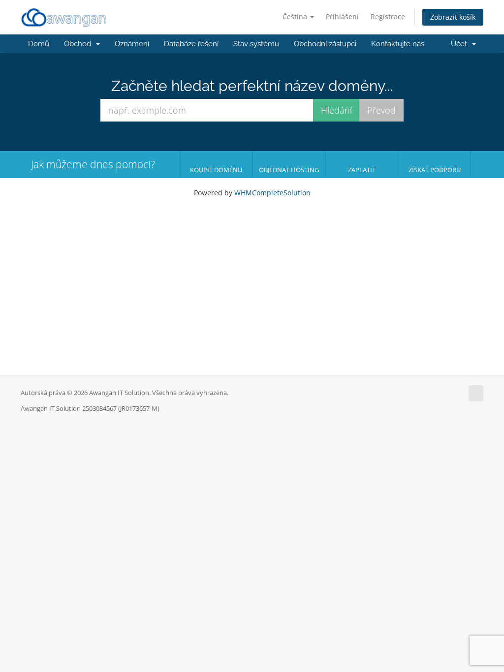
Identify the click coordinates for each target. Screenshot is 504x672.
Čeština (296, 16)
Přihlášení (342, 16)
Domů (38, 43)
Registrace (388, 16)
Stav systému (256, 43)
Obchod (79, 43)
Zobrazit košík (452, 17)
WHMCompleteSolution (272, 192)
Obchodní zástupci (325, 43)
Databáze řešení (191, 43)
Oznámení (132, 43)
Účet (461, 43)
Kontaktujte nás (397, 43)
